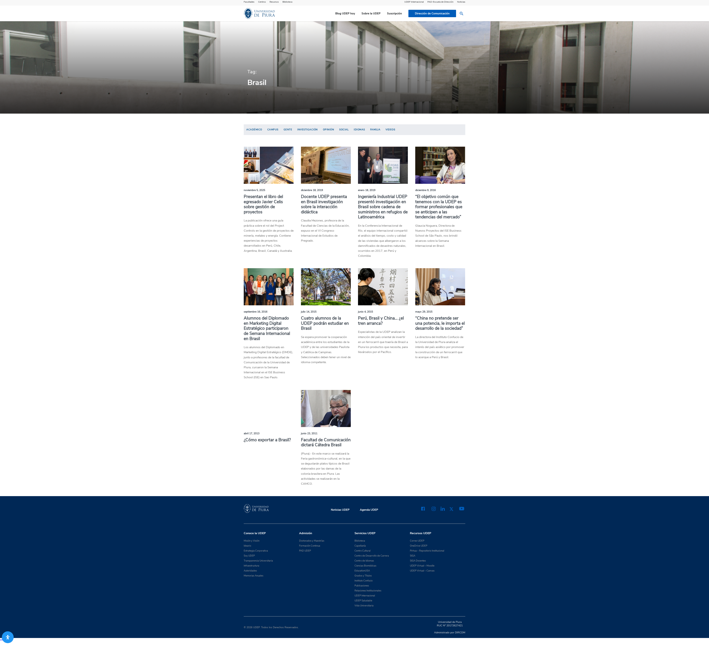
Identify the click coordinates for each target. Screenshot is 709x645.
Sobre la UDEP (371, 13)
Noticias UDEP (340, 510)
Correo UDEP (417, 540)
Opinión (328, 129)
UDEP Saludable (363, 600)
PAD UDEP (305, 550)
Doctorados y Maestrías (311, 540)
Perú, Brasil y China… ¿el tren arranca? (381, 320)
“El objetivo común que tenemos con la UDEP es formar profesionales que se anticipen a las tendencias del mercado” (438, 207)
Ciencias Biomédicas (365, 565)
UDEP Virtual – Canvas (422, 570)
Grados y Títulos (363, 575)
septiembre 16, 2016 (255, 311)
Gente (288, 129)
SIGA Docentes (418, 560)
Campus (272, 129)
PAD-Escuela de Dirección (440, 1)
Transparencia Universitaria (258, 560)
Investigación (307, 129)
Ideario (247, 545)
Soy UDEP (249, 555)
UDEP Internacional (414, 1)
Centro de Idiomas (364, 560)
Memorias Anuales (253, 575)
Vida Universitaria (364, 605)
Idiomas (359, 129)
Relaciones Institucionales (367, 590)
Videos (390, 129)
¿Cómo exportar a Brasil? (267, 440)
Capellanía (360, 545)
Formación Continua (309, 545)
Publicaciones (361, 585)
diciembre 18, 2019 (312, 190)
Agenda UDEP (369, 510)
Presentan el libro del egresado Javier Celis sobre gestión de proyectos (263, 204)
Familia (375, 129)
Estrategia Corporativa (256, 550)
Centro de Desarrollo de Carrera (371, 555)
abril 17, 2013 (251, 433)
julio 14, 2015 (308, 311)
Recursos (274, 1)
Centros (262, 1)
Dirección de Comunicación (432, 13)
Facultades (249, 1)
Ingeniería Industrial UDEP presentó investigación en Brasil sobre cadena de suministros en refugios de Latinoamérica (383, 207)
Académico (254, 129)
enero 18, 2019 (366, 190)
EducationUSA (362, 570)
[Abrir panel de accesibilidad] (8, 637)
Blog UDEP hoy (345, 13)
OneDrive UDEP (418, 545)
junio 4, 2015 (365, 311)
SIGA (412, 555)
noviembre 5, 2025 (254, 190)
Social (344, 129)
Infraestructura (251, 565)
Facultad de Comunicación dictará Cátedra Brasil (326, 442)
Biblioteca (287, 1)
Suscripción (394, 13)
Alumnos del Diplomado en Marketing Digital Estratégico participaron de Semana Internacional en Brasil (267, 328)
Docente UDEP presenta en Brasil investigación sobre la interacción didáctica (324, 204)
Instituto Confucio (363, 580)
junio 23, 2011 (309, 433)
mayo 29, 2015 (423, 311)
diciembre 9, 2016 (425, 190)
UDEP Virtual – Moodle (422, 565)
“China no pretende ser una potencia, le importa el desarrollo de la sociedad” (440, 323)
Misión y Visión (251, 540)
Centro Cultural (362, 550)
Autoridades (250, 570)
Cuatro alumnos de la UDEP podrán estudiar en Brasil (325, 323)
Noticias (461, 1)
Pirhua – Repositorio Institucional (427, 550)
